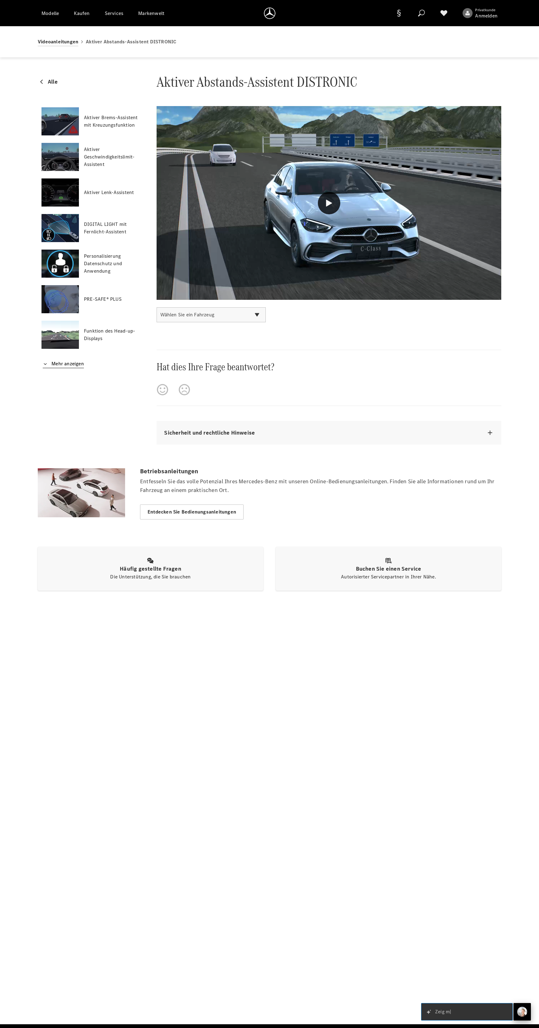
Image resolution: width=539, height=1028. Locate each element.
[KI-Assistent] (522, 1012)
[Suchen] (421, 13)
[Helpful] (162, 390)
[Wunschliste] (444, 13)
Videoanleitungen (58, 41)
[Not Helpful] (184, 390)
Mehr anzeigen (67, 363)
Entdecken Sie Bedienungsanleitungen (192, 512)
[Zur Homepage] (270, 13)
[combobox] (211, 314)
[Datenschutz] (399, 13)
